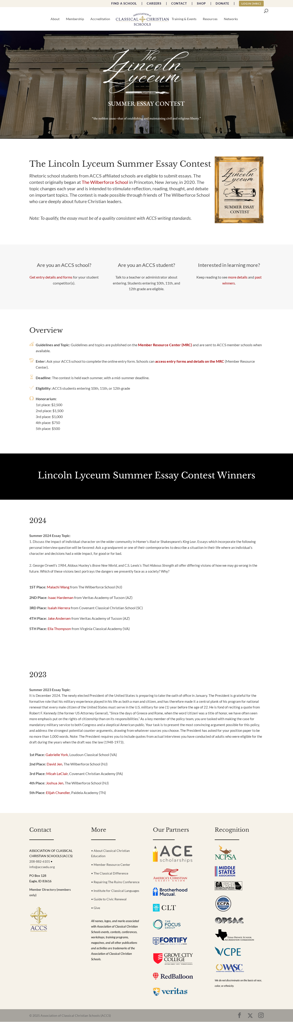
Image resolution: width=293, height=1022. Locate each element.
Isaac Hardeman (60, 597)
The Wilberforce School (105, 182)
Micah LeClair (57, 773)
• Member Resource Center (110, 864)
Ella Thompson (59, 628)
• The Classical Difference (109, 873)
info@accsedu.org (42, 867)
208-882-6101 (39, 861)
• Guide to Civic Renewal (109, 899)
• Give (95, 908)
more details (237, 277)
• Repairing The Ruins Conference (115, 882)
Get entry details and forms (51, 277)
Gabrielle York (57, 754)
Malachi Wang (58, 587)
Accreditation (100, 19)
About (55, 19)
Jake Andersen (59, 618)
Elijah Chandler (58, 792)
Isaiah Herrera (59, 608)
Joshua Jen (54, 783)
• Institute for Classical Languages (115, 891)
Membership (75, 19)
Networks (231, 19)
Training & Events (184, 19)
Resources (210, 19)
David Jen (54, 764)
